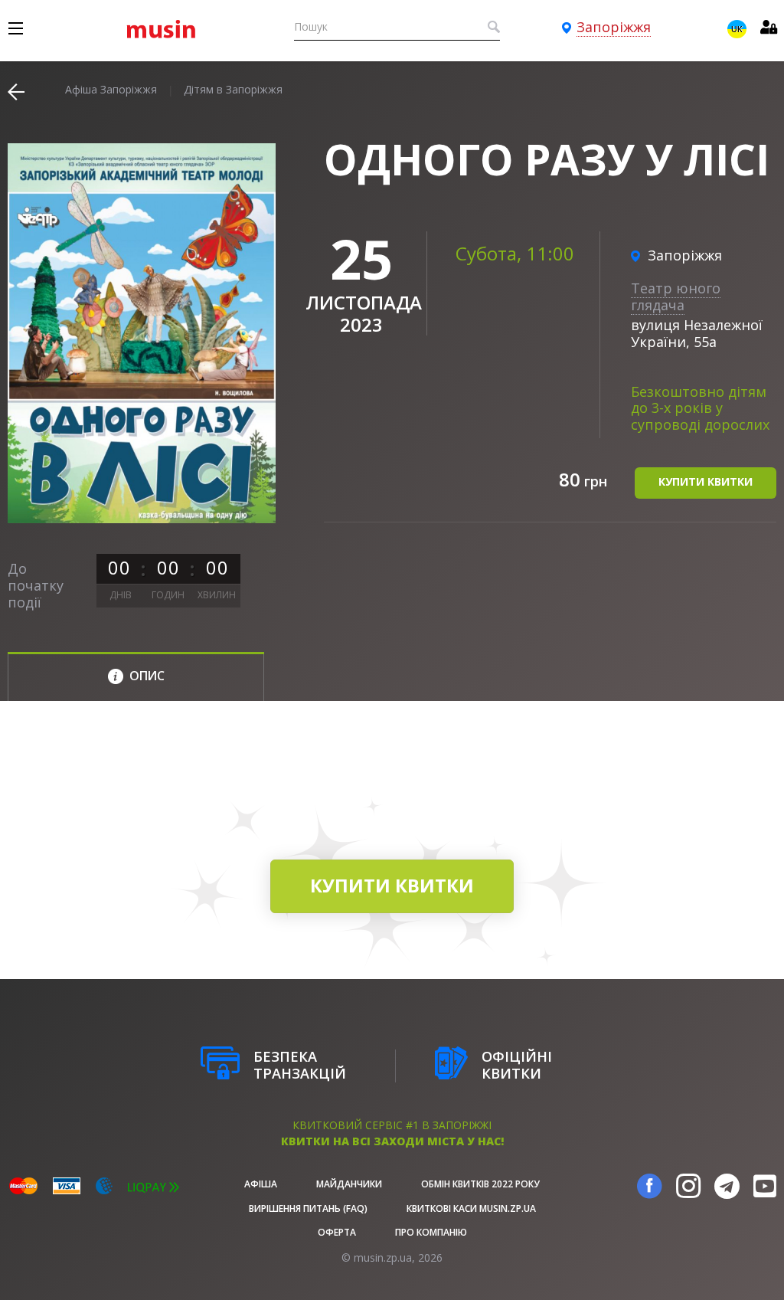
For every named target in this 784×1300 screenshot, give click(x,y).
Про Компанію (431, 1232)
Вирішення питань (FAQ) (308, 1208)
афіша (260, 1183)
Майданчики (349, 1183)
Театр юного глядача (675, 296)
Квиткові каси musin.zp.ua (471, 1208)
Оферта (337, 1232)
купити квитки (705, 481)
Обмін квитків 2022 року (480, 1183)
